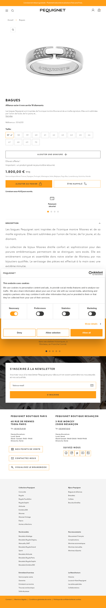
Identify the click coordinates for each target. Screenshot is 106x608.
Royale (21, 495)
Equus (21, 521)
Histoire (71, 577)
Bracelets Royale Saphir (27, 561)
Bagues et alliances (75, 492)
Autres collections (25, 524)
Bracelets (71, 495)
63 (63, 135)
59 (27, 135)
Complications (73, 540)
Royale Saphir (24, 503)
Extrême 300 (23, 510)
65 (80, 135)
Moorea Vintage (25, 517)
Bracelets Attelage (25, 536)
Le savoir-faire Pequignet (77, 580)
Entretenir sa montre (26, 584)
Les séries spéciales (75, 584)
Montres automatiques (76, 543)
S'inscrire (53, 395)
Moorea (21, 513)
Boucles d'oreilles (74, 503)
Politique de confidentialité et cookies (67, 599)
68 (18, 142)
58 (18, 135)
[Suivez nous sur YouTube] (82, 453)
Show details (91, 324)
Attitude (22, 506)
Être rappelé (75, 184)
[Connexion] (93, 10)
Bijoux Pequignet (74, 488)
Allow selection (53, 332)
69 (27, 142)
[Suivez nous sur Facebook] (66, 453)
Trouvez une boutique (26, 588)
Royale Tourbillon (25, 499)
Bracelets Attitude (25, 554)
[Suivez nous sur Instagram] (71, 453)
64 (71, 135)
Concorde (22, 492)
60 (36, 135)
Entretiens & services (26, 573)
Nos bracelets (24, 532)
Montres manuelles (75, 547)
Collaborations (73, 588)
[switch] (40, 313)
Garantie (22, 580)
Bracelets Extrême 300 (27, 565)
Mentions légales (21, 599)
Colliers (71, 499)
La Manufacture (74, 573)
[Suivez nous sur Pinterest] (77, 453)
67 (9, 142)
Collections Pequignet (27, 488)
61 (45, 135)
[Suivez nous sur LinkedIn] (88, 453)
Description (12, 223)
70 (36, 142)
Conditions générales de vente (41, 599)
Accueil (10, 20)
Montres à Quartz (74, 551)
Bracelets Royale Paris (27, 558)
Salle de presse (24, 591)
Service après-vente (26, 577)
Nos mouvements (74, 532)
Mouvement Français (76, 536)
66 (89, 135)
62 (54, 135)
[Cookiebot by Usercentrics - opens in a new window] (91, 273)
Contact (10, 599)
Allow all (86, 332)
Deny (19, 332)
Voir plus (9, 116)
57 (8, 135)
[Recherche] (12, 10)
